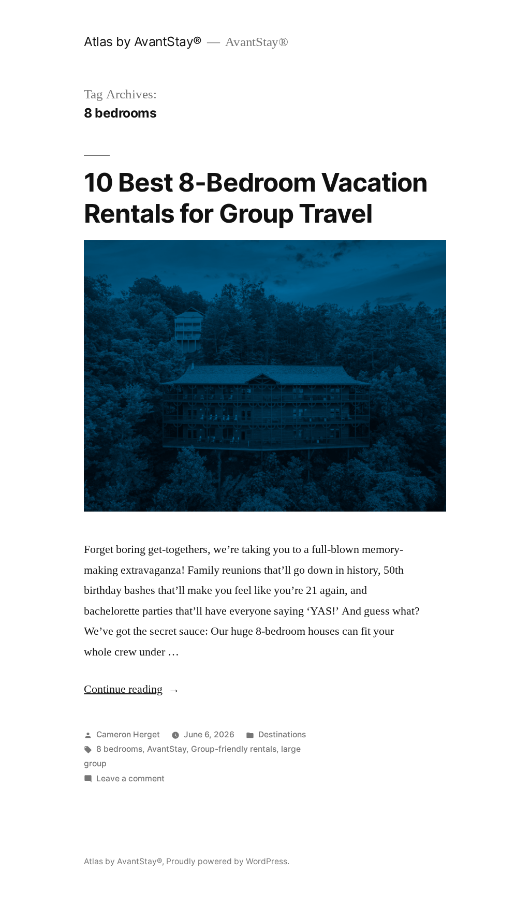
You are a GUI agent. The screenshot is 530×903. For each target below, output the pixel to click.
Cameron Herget (128, 734)
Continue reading (132, 689)
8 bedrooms (119, 749)
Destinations (282, 734)
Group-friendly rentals (233, 749)
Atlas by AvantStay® (143, 41)
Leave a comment (130, 778)
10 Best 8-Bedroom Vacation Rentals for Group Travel (255, 197)
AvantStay (166, 749)
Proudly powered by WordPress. (227, 861)
